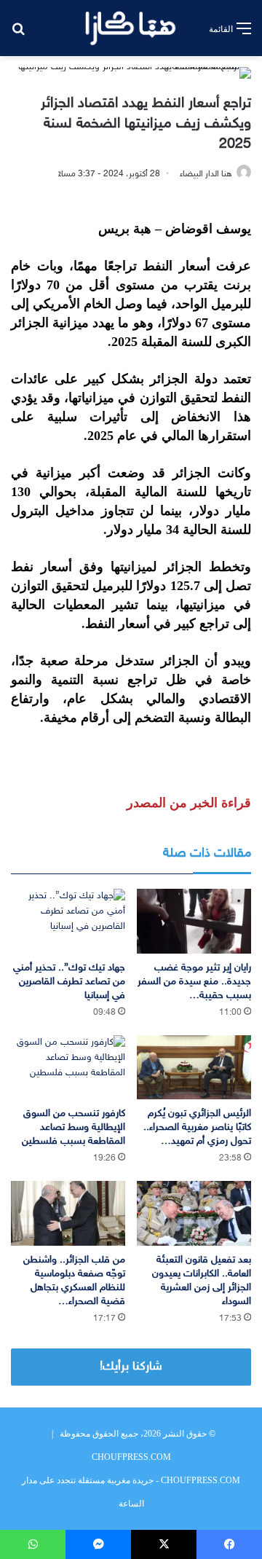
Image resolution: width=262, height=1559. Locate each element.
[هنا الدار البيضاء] (131, 28)
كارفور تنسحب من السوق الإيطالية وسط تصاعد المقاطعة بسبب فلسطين (73, 1127)
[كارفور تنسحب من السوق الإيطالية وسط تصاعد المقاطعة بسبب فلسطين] (68, 1067)
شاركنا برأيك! (131, 1366)
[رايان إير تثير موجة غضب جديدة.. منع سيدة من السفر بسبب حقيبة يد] (194, 921)
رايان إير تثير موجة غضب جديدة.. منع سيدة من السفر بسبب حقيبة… (194, 982)
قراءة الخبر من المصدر (189, 803)
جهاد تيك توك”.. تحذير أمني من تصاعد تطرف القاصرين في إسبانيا (69, 982)
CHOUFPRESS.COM (131, 1457)
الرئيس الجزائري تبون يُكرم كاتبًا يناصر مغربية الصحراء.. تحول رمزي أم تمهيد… (197, 1127)
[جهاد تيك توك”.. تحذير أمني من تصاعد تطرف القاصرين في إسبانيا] (68, 921)
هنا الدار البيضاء (206, 174)
